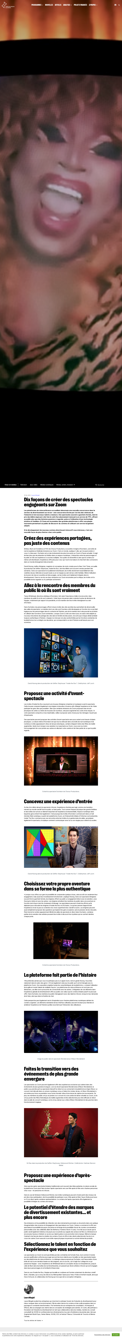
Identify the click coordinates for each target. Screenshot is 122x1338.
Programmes (36, 5)
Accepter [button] (115, 1334)
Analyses (66, 5)
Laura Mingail (36, 495)
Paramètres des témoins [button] (102, 1335)
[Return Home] (8, 4)
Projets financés (80, 5)
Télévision (23, 485)
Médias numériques (46, 485)
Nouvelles (49, 5)
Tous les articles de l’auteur (32, 1320)
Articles (58, 5)
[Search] (96, 485)
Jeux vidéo (33, 485)
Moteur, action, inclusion (64, 485)
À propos (92, 5)
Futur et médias (11, 485)
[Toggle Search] (119, 5)
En (115, 5)
